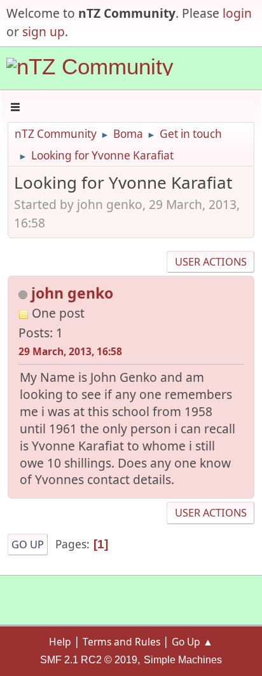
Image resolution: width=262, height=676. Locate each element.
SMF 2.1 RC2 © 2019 (88, 659)
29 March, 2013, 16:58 (70, 351)
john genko (72, 293)
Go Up (27, 544)
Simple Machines (183, 659)
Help (60, 642)
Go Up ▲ (192, 642)
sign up (43, 31)
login (237, 13)
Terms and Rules (121, 642)
